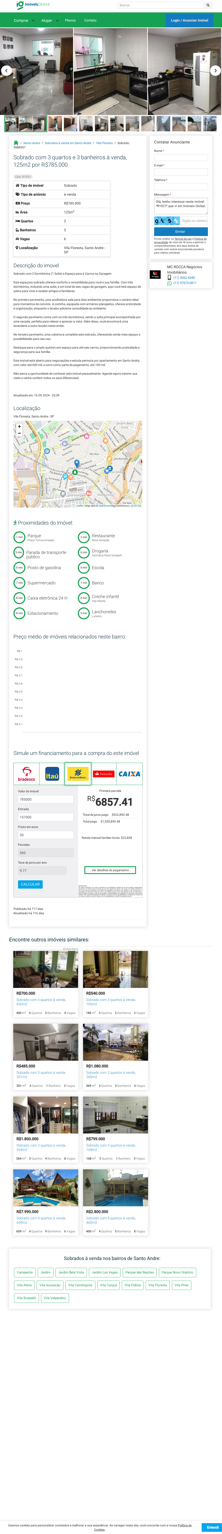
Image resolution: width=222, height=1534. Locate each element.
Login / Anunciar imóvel (189, 20)
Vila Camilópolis (80, 1285)
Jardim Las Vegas (105, 1272)
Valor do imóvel (28, 791)
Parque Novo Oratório (177, 1272)
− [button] (19, 433)
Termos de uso (183, 238)
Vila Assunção (49, 1285)
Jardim (46, 1272)
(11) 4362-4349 (184, 278)
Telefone (160, 180)
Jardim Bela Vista (71, 1272)
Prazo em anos (28, 827)
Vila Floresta (158, 1285)
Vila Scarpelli (26, 1298)
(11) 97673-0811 (184, 283)
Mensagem (162, 194)
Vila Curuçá (108, 1285)
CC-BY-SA (136, 505)
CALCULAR (30, 884)
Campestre (25, 1272)
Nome (159, 151)
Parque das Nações (140, 1272)
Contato (90, 20)
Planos (70, 20)
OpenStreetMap (107, 505)
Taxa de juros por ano (32, 862)
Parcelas (24, 844)
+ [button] (19, 426)
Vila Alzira (24, 1285)
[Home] (33, 5)
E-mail (159, 165)
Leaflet (79, 505)
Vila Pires (182, 1285)
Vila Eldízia (133, 1285)
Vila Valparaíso (55, 1298)
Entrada (23, 809)
